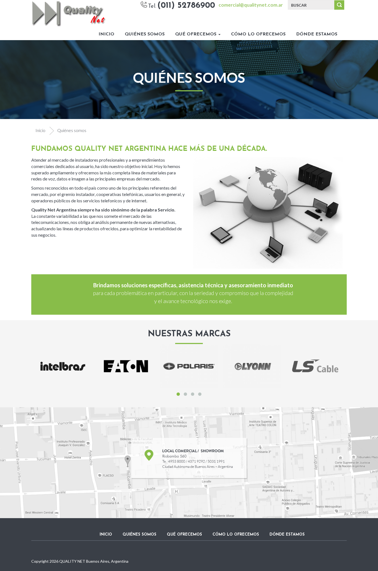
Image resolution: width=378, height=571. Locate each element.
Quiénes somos (145, 34)
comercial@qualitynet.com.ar (251, 5)
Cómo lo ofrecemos (258, 34)
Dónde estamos (316, 34)
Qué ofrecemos (196, 34)
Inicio (106, 34)
